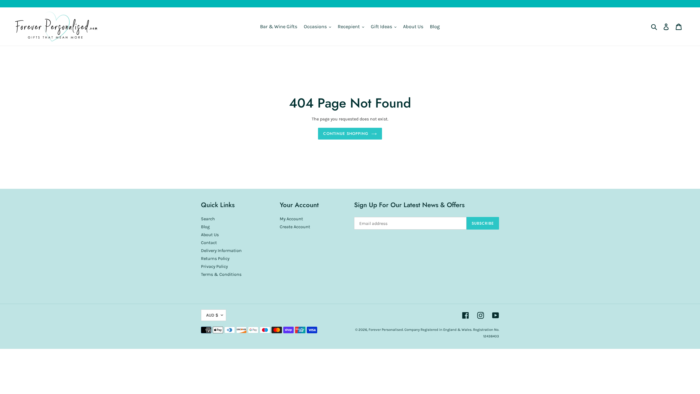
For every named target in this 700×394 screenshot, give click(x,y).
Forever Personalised (386, 330)
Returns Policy (215, 258)
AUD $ (212, 315)
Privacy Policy (214, 266)
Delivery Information (221, 250)
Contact (209, 242)
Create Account (295, 226)
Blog (205, 226)
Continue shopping (345, 133)
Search (208, 218)
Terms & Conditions (221, 274)
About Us (210, 234)
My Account (291, 218)
